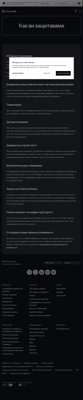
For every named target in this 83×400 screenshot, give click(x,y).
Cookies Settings (18, 73)
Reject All (47, 73)
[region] (41, 68)
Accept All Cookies (63, 73)
